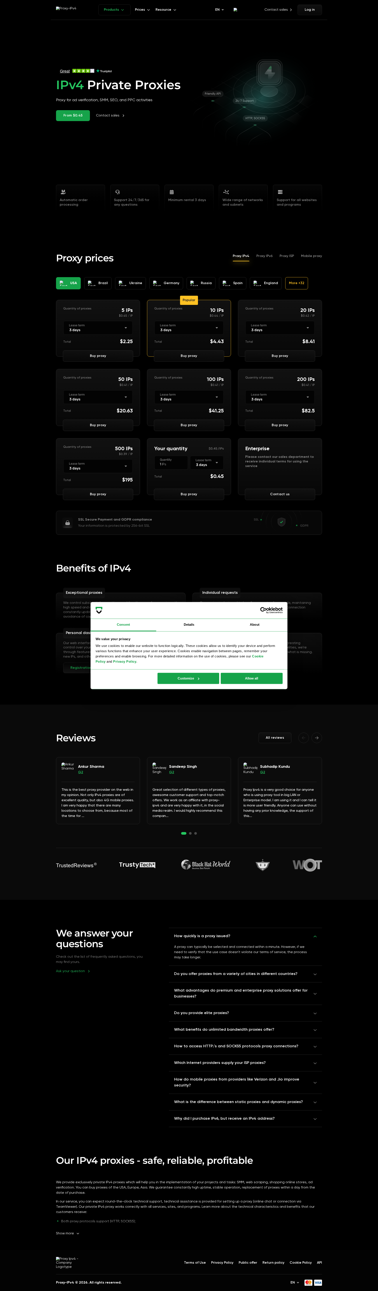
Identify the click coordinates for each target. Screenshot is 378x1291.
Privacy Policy (124, 662)
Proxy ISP (287, 256)
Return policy (273, 1263)
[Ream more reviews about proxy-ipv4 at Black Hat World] (205, 865)
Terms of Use (195, 1263)
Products (111, 10)
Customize (186, 678)
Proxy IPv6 (264, 256)
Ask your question (70, 971)
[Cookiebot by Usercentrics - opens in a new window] (263, 610)
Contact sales (276, 10)
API (319, 1263)
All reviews (275, 738)
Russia (206, 283)
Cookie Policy (301, 1263)
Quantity (166, 459)
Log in (310, 10)
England (271, 283)
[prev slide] (303, 738)
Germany (171, 283)
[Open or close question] (315, 936)
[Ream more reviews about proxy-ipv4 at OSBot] (262, 865)
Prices (140, 10)
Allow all (251, 678)
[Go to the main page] (70, 1259)
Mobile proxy (311, 256)
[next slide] (317, 738)
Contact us (280, 494)
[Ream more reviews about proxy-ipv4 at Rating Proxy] (137, 865)
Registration (81, 668)
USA (73, 283)
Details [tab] (189, 625)
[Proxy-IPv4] (70, 10)
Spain (238, 283)
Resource (163, 10)
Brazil (103, 283)
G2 (80, 772)
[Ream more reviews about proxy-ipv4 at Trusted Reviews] (76, 865)
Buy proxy (98, 356)
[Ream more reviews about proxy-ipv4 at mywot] (307, 865)
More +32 (296, 283)
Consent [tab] (123, 625)
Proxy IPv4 (241, 256)
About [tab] (254, 625)
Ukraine (135, 283)
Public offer (248, 1263)
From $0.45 (72, 115)
